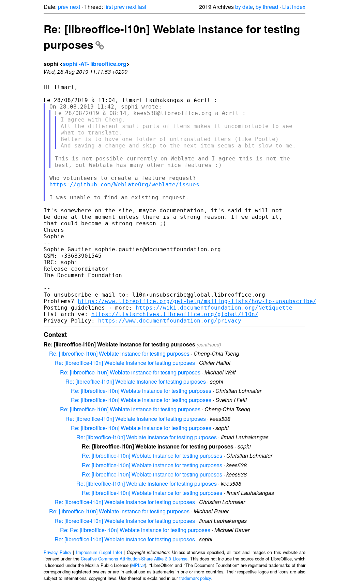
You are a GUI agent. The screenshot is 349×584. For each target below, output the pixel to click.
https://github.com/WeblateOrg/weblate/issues (124, 184)
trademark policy (195, 578)
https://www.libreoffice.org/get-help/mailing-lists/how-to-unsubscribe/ (197, 301)
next (75, 7)
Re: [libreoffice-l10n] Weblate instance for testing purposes (119, 353)
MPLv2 (138, 565)
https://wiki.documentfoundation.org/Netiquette (214, 307)
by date (244, 7)
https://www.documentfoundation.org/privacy (169, 320)
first (108, 7)
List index (293, 7)
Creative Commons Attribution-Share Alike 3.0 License (134, 558)
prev (63, 7)
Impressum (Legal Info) (99, 552)
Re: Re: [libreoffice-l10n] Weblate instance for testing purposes (135, 530)
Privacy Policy (57, 552)
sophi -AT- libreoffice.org (94, 64)
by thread (267, 7)
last (142, 7)
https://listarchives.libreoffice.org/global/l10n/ (174, 314)
